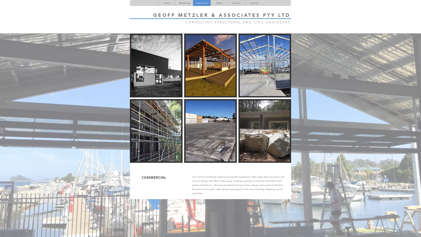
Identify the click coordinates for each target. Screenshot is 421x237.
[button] (156, 65)
